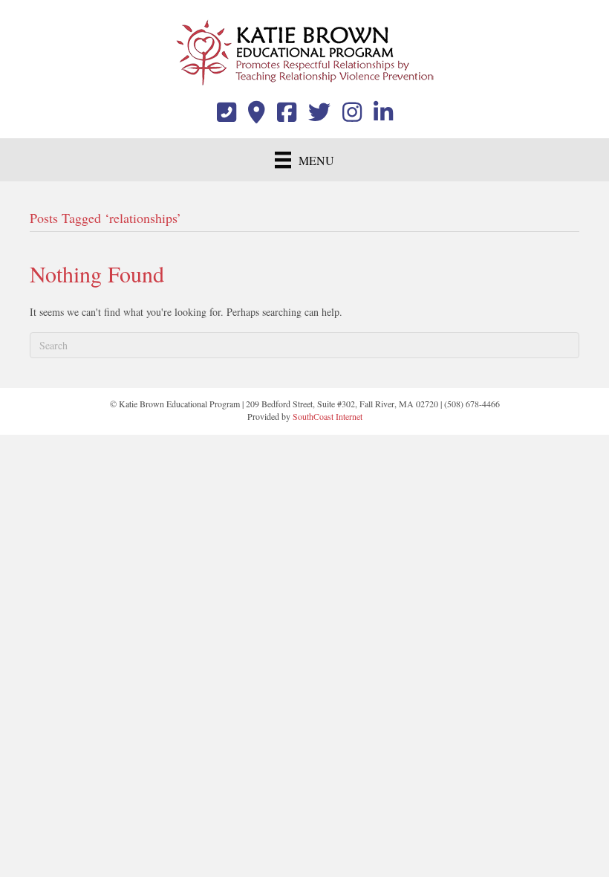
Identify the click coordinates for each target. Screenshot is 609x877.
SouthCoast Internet (327, 416)
